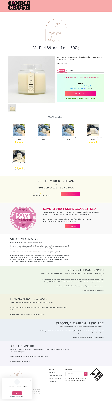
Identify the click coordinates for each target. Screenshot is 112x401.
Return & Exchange (55, 379)
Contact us (52, 382)
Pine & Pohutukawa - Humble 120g (19, 137)
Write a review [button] (70, 194)
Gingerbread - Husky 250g (19, 163)
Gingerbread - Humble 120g (43, 137)
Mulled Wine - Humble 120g (68, 137)
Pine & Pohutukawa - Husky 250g (93, 137)
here (35, 252)
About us (52, 373)
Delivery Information (55, 376)
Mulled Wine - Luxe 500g (56, 48)
